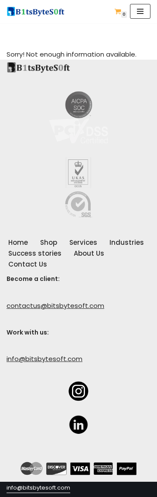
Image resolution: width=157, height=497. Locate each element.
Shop (48, 242)
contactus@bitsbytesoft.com (55, 305)
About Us (89, 253)
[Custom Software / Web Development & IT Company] (38, 11)
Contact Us (27, 264)
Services (83, 242)
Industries (126, 242)
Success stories (34, 253)
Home (18, 242)
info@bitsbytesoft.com (44, 358)
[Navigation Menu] (140, 11)
